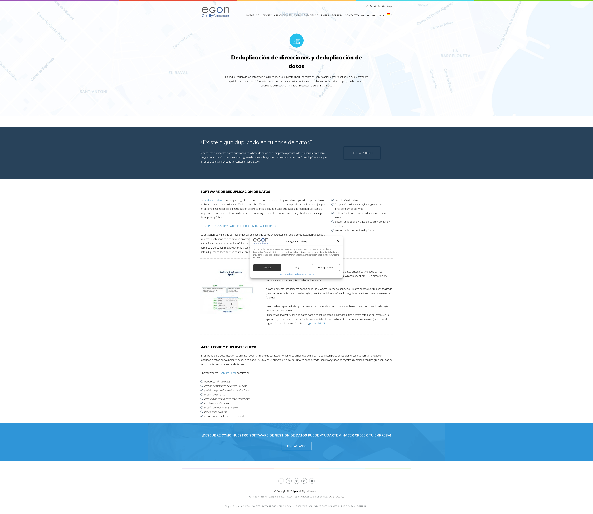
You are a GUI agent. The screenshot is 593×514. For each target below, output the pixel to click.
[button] (338, 241)
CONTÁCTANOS (296, 446)
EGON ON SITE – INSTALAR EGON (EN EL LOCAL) (268, 506)
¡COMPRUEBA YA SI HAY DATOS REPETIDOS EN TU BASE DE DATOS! (239, 226)
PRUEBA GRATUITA (373, 15)
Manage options (326, 267)
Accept (267, 267)
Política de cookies (285, 274)
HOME (250, 15)
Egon (297, 496)
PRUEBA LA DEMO (361, 153)
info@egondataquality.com (279, 496)
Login (390, 6)
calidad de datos (213, 200)
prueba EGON (317, 323)
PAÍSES (325, 15)
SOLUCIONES (264, 15)
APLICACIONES (282, 15)
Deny (296, 267)
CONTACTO (352, 15)
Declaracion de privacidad (304, 274)
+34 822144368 (256, 496)
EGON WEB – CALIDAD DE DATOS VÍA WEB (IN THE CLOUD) (324, 506)
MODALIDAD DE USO (306, 15)
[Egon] (215, 11)
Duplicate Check (227, 373)
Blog (227, 506)
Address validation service (314, 496)
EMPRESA (337, 15)
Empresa (237, 506)
